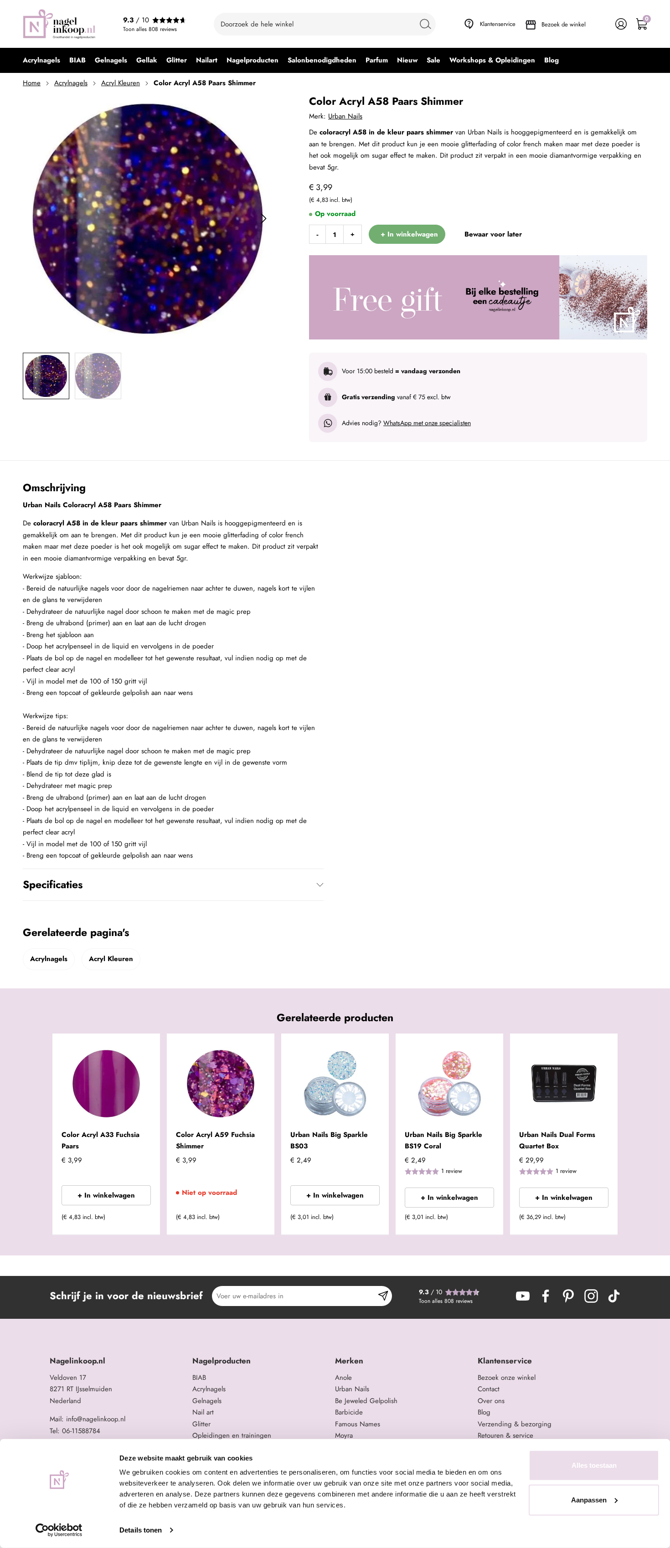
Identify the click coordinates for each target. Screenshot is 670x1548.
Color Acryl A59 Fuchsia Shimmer (215, 1141)
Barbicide (349, 1412)
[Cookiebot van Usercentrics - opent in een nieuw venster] (59, 1530)
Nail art (203, 1412)
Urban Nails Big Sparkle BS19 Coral (443, 1141)
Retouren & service (505, 1435)
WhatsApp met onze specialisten (427, 422)
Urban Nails (345, 116)
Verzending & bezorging (514, 1424)
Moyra (344, 1435)
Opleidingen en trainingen (231, 1435)
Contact (489, 1389)
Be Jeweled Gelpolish (366, 1401)
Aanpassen (589, 1499)
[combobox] (325, 24)
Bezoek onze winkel (507, 1378)
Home (32, 83)
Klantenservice (497, 24)
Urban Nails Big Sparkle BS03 (329, 1141)
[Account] (621, 24)
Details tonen (140, 1530)
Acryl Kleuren (120, 83)
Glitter (201, 1424)
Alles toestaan (594, 1465)
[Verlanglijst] (600, 24)
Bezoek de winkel (563, 24)
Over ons (491, 1401)
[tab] (118, 1361)
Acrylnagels (71, 83)
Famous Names (357, 1424)
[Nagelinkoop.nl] (59, 24)
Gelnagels (207, 1401)
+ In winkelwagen (106, 1195)
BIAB (199, 1378)
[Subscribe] (383, 1296)
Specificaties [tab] (52, 884)
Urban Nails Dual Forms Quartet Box (557, 1141)
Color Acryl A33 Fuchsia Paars (100, 1141)
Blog (484, 1412)
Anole (343, 1378)
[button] (139, 1220)
